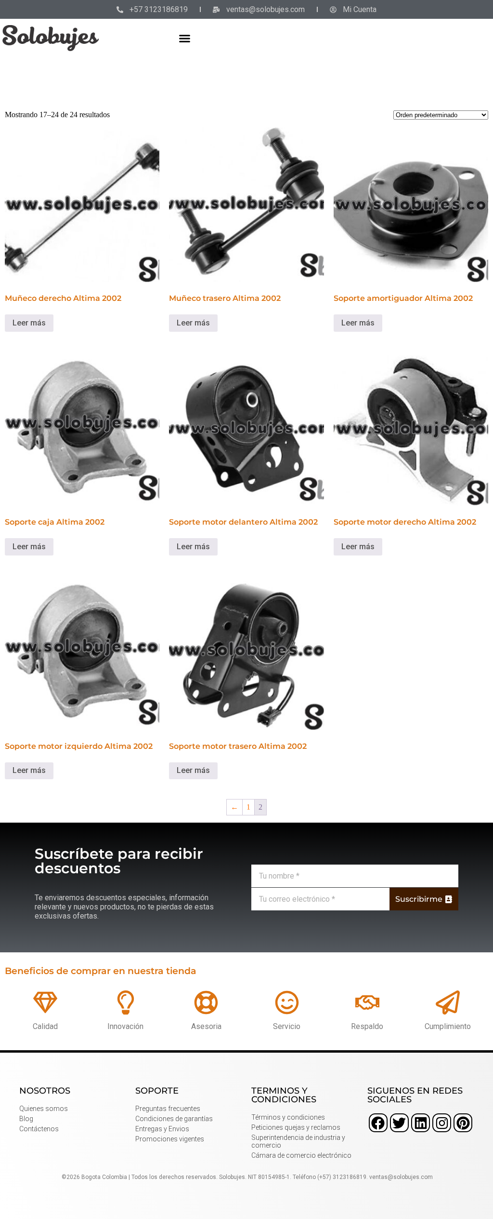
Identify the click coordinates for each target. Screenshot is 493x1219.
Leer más (29, 322)
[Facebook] (378, 1122)
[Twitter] (399, 1122)
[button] (185, 38)
